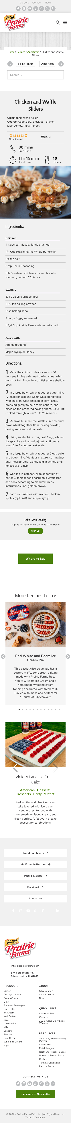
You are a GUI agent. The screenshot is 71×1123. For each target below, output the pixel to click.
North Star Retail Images (52, 1052)
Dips (6, 1001)
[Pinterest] (41, 8)
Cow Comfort (46, 991)
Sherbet (8, 1034)
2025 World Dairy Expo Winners (52, 1022)
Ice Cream (9, 1012)
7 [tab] (41, 709)
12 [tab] (59, 709)
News (48, 2)
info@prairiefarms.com (25, 966)
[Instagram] (24, 8)
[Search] (60, 75)
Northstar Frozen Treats (51, 1055)
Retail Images (46, 1048)
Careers (24, 2)
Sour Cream (10, 1038)
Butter (7, 991)
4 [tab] (30, 709)
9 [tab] (48, 709)
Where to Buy (35, 558)
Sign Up (35, 530)
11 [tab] (55, 709)
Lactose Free (10, 1023)
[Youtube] (29, 8)
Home (10, 52)
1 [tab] (19, 709)
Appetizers (33, 52)
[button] (58, 22)
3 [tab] (26, 709)
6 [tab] (37, 709)
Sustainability (46, 994)
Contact (37, 2)
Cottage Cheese (12, 994)
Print (48, 137)
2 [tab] (23, 709)
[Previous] (10, 64)
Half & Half (9, 1009)
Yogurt (7, 1045)
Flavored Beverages (14, 1005)
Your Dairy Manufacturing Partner (52, 1040)
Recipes (21, 52)
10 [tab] (52, 709)
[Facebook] (18, 8)
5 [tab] (34, 709)
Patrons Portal (46, 1066)
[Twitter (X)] (47, 8)
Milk (6, 1027)
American (47, 64)
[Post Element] (35, 653)
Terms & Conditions (49, 1062)
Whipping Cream (13, 1041)
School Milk (45, 1044)
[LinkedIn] (53, 8)
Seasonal (8, 1030)
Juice (6, 1020)
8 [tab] (44, 709)
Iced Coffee (9, 1016)
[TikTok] (35, 8)
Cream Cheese (11, 998)
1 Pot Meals (25, 64)
